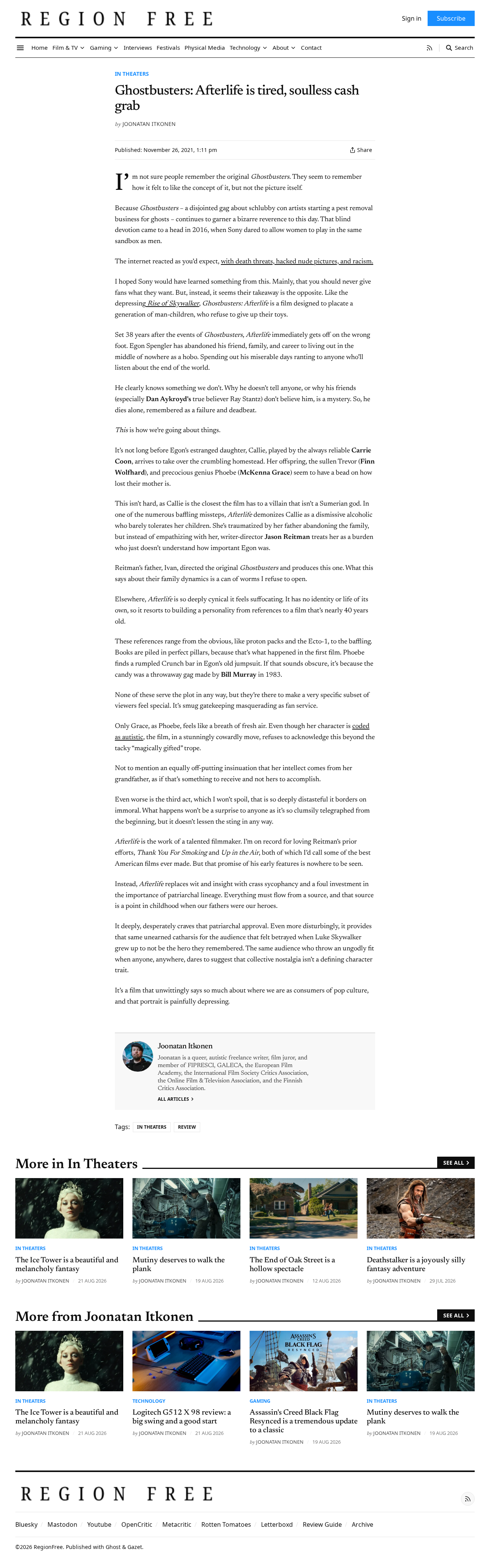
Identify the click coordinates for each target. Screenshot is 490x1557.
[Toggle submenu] (82, 48)
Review (187, 1127)
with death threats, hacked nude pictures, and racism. (297, 261)
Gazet (134, 1546)
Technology (148, 1400)
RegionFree (48, 1546)
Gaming (260, 1400)
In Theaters (132, 73)
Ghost (113, 1546)
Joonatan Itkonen (149, 123)
